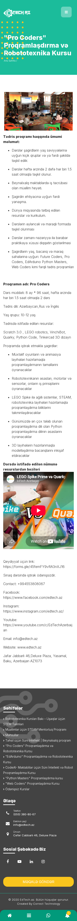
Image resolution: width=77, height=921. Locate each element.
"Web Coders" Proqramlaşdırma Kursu (31, 783)
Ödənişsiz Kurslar (17, 789)
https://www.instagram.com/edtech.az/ (33, 611)
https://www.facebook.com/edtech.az (32, 597)
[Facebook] (7, 861)
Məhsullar (11, 735)
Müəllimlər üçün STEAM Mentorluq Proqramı (35, 729)
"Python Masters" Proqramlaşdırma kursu (33, 778)
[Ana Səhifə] (19, 10)
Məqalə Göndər (38, 882)
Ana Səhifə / (10, 60)
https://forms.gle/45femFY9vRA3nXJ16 (34, 566)
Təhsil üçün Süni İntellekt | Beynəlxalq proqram (37, 740)
